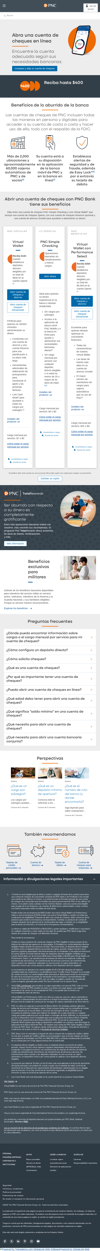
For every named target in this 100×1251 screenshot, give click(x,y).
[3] (54, 180)
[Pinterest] (25, 1241)
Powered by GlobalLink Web (74, 1249)
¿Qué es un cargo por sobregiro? (19, 790)
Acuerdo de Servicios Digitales (55, 1029)
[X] (11, 1241)
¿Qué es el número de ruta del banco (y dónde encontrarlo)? (76, 794)
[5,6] (45, 385)
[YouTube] (38, 1241)
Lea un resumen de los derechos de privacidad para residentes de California (36, 1128)
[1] (13, 283)
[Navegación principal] (4, 5)
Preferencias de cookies (13, 1195)
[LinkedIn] (18, 1241)
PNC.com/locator (24, 986)
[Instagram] (31, 1241)
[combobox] (50, 15)
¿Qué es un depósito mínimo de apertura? (50, 790)
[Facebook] (5, 1241)
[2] (23, 180)
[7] (23, 409)
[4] (93, 171)
